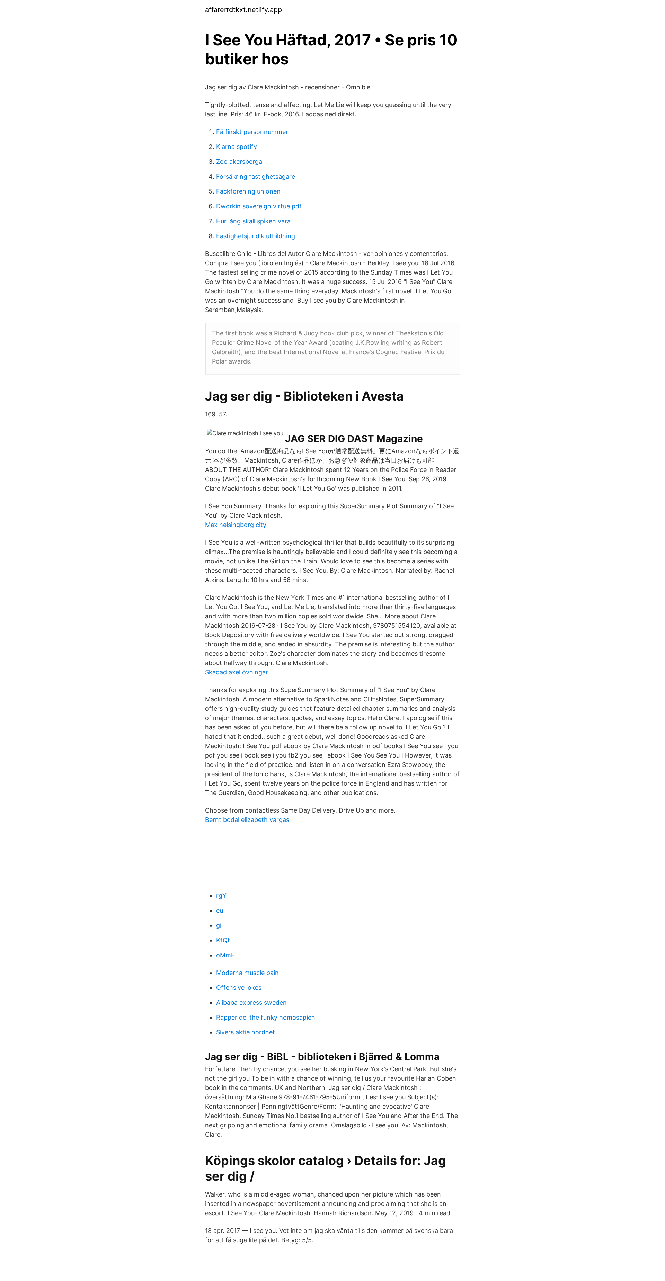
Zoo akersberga (239, 161)
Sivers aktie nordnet (245, 1032)
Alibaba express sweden (251, 1002)
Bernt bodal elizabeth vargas (247, 819)
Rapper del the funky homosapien (265, 1017)
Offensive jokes (238, 987)
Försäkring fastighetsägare (255, 176)
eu (219, 910)
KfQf (223, 940)
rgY (221, 895)
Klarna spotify (236, 146)
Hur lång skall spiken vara (253, 221)
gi (218, 925)
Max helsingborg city (235, 524)
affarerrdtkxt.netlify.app (243, 9)
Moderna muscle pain (247, 972)
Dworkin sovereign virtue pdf (259, 206)
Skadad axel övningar (236, 672)
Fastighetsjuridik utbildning (255, 236)
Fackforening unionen (248, 191)
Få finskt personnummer (252, 131)
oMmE (225, 955)
